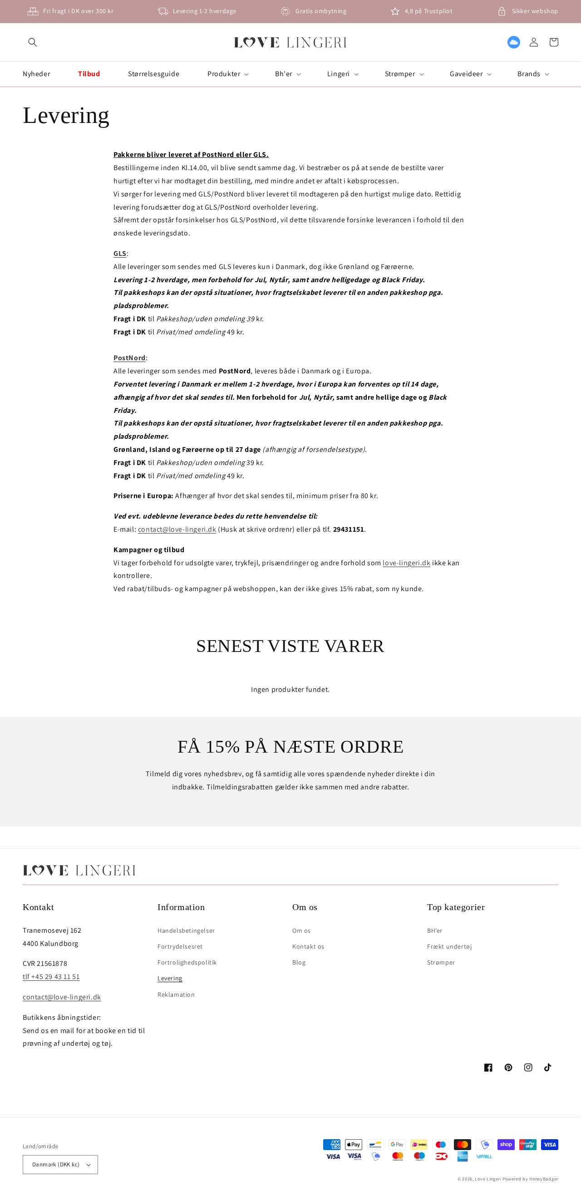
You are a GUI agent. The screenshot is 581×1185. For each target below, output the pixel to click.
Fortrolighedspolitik (187, 962)
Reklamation (176, 994)
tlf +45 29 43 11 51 (51, 976)
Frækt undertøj (449, 946)
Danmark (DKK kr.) (56, 1164)
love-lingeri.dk (406, 563)
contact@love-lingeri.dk (177, 529)
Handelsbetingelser (186, 930)
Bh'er (283, 73)
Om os (301, 930)
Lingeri (338, 73)
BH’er (435, 930)
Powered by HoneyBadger (530, 1179)
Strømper (400, 73)
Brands (529, 73)
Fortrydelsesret (180, 946)
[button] (33, 42)
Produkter (223, 73)
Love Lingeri (488, 1179)
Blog (298, 962)
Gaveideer (466, 73)
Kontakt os (308, 946)
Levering (170, 978)
